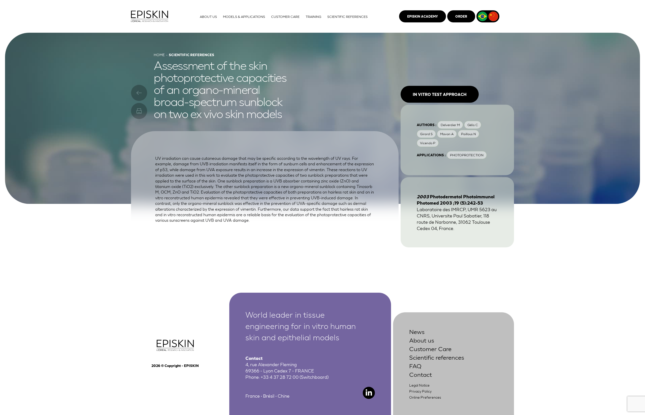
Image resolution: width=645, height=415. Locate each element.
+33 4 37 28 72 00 (280, 377)
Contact (420, 374)
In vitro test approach (440, 94)
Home (159, 54)
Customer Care (430, 348)
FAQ (415, 365)
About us (421, 340)
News (417, 331)
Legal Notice (419, 385)
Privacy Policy (420, 391)
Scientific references (436, 357)
